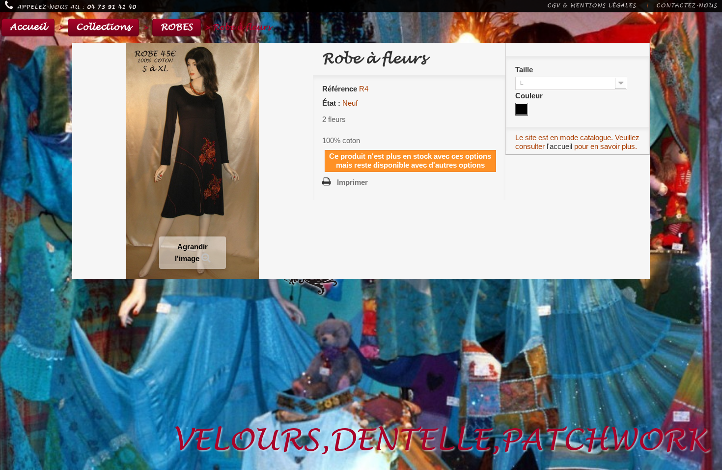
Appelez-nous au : (76, 7)
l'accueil (559, 146)
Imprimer (352, 182)
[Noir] (521, 109)
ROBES (177, 27)
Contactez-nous (686, 5)
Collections (103, 27)
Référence (339, 89)
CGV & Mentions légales (591, 5)
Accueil (28, 27)
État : (331, 103)
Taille (525, 69)
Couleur (530, 95)
